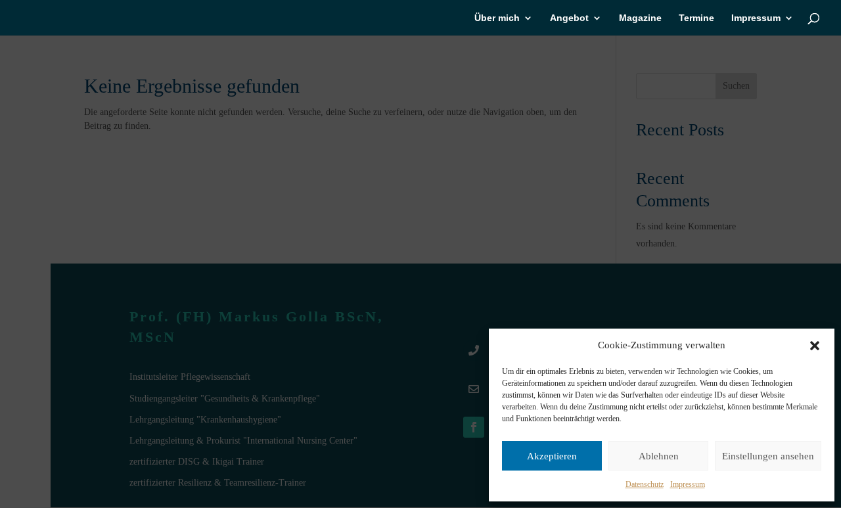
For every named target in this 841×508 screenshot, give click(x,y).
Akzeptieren (552, 456)
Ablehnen (659, 456)
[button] (814, 345)
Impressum (687, 484)
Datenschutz (644, 484)
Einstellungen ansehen (768, 456)
